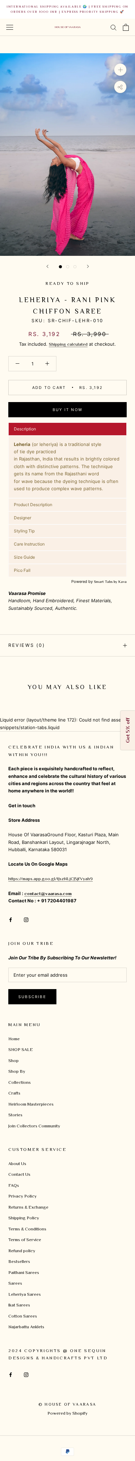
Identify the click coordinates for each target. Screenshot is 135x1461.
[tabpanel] (67, 466)
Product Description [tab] (33, 504)
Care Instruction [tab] (29, 544)
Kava (122, 581)
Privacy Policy (22, 1196)
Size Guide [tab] (24, 557)
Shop (13, 1060)
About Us (17, 1163)
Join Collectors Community (34, 1125)
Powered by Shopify (67, 1413)
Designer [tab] (23, 517)
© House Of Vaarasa (67, 1404)
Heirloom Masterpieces (31, 1104)
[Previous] (47, 266)
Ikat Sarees (19, 1305)
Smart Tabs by (106, 581)
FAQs (13, 1185)
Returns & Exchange (28, 1207)
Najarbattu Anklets (26, 1326)
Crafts (14, 1093)
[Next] (88, 266)
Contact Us (19, 1174)
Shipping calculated (68, 344)
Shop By (16, 1071)
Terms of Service (24, 1239)
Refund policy (21, 1250)
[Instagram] (26, 919)
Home (14, 1038)
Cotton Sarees (22, 1316)
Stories (15, 1114)
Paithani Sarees (23, 1272)
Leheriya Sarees (24, 1294)
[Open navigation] (9, 27)
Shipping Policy (23, 1217)
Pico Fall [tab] (22, 570)
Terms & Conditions (27, 1228)
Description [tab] (25, 428)
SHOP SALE (20, 1049)
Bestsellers (19, 1261)
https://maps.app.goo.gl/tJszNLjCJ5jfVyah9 (50, 878)
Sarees (15, 1283)
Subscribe (32, 996)
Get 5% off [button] (127, 730)
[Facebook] (10, 919)
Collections (19, 1082)
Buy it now (67, 409)
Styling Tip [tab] (24, 530)
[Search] (113, 27)
